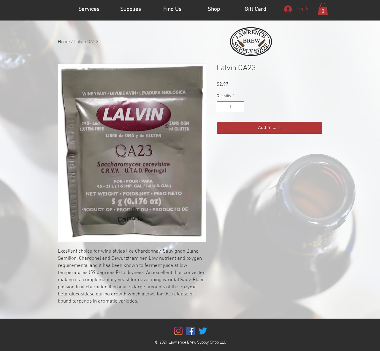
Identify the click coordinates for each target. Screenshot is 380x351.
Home (64, 42)
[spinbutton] (230, 107)
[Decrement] (221, 107)
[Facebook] (190, 331)
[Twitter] (202, 331)
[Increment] (239, 107)
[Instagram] (178, 331)
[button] (323, 9)
